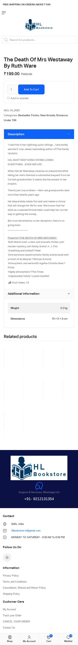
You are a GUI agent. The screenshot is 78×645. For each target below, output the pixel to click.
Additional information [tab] (23, 293)
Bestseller (24, 115)
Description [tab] (16, 134)
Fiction (35, 115)
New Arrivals (47, 115)
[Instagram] (7, 557)
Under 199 (10, 120)
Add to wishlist (20, 98)
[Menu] (4, 13)
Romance (62, 115)
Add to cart (31, 89)
